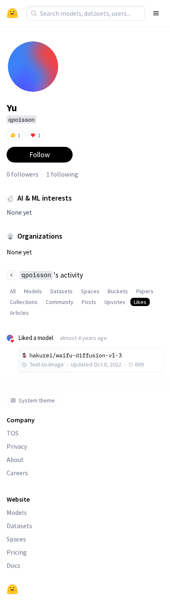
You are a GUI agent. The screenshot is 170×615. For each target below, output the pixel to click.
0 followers (22, 174)
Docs (13, 565)
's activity (52, 275)
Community (59, 302)
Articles (19, 312)
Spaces (90, 291)
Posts (89, 302)
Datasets (61, 291)
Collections (24, 302)
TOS (13, 433)
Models (33, 291)
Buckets (118, 291)
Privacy (17, 446)
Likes (140, 302)
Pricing (17, 552)
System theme (37, 400)
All (13, 291)
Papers (144, 291)
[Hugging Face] (12, 589)
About (15, 459)
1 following (62, 174)
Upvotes (114, 302)
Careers (17, 473)
